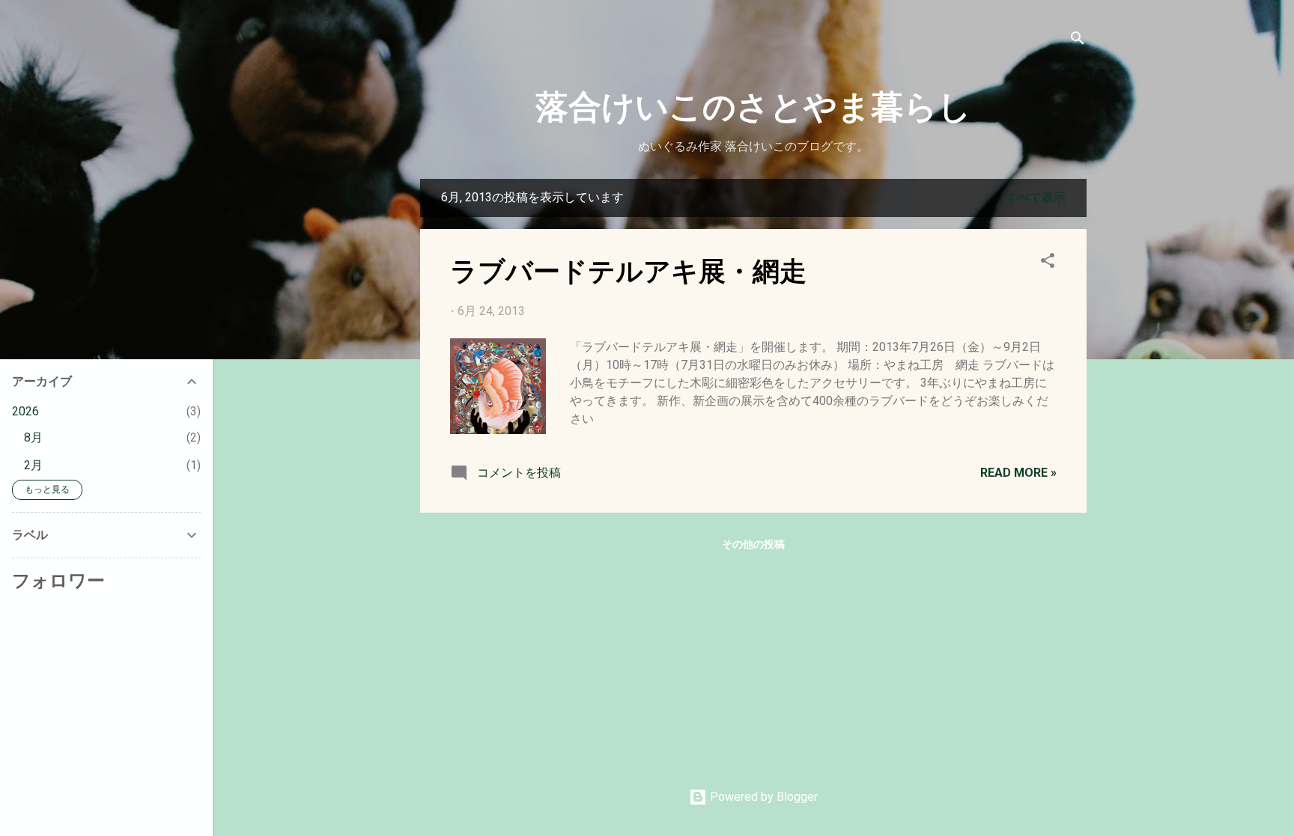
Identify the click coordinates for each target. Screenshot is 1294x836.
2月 (33, 465)
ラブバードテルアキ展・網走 (628, 269)
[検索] (1078, 41)
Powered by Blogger (762, 797)
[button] (1048, 263)
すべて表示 (1036, 197)
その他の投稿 (753, 544)
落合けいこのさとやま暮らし (753, 104)
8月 (33, 437)
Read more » (1018, 473)
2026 (25, 411)
